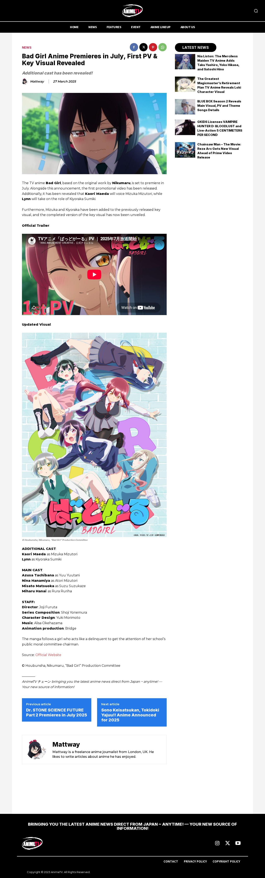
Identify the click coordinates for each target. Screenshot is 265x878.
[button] (256, 11)
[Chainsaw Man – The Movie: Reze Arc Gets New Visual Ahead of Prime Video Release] (185, 149)
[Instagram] (217, 843)
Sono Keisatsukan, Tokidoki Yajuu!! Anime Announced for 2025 (130, 715)
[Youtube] (238, 843)
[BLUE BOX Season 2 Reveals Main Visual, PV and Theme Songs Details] (185, 106)
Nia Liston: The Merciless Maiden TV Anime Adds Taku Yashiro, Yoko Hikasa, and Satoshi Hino (218, 62)
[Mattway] (25, 81)
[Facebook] (134, 47)
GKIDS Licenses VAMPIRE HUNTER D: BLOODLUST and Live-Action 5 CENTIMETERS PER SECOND (219, 128)
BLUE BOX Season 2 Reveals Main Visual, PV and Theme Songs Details (219, 105)
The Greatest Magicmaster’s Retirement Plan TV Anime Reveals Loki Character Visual (219, 85)
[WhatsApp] (162, 47)
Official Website (48, 655)
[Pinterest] (153, 47)
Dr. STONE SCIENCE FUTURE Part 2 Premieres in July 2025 (56, 712)
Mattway (37, 81)
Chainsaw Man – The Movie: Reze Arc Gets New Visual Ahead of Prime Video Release (219, 150)
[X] (143, 47)
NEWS (26, 47)
